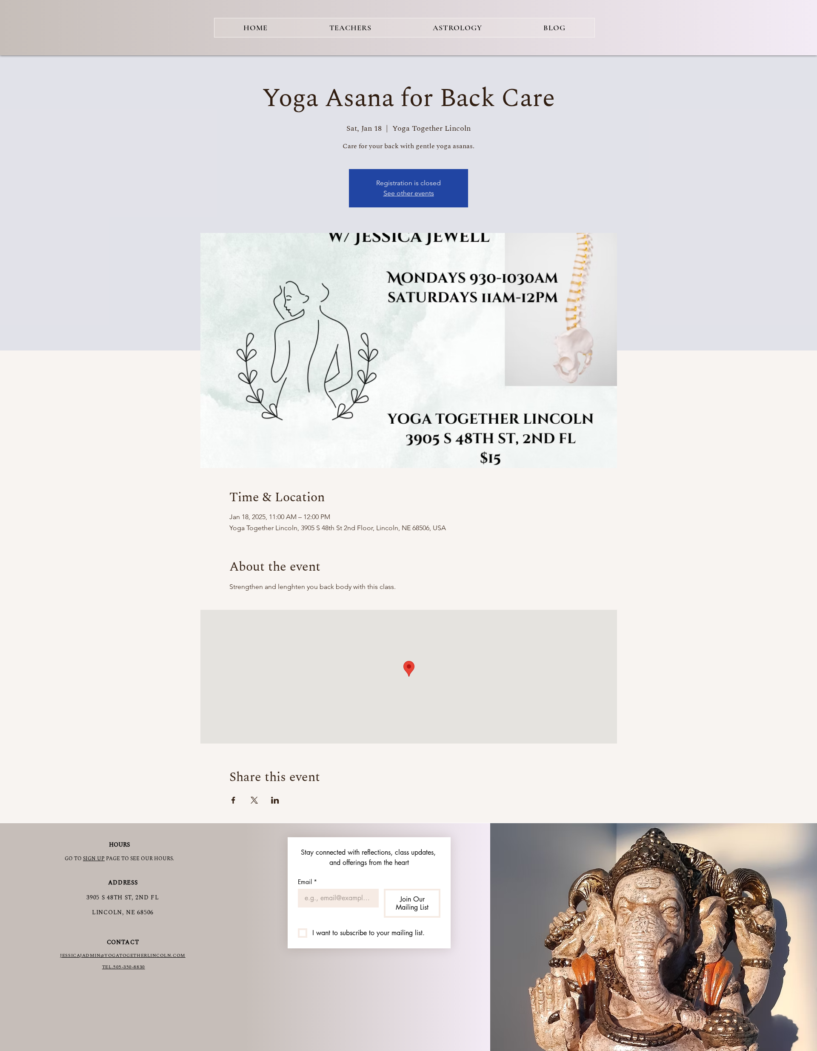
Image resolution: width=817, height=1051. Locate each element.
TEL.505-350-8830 (123, 967)
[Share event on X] (254, 800)
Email (307, 881)
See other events (408, 193)
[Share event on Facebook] (233, 800)
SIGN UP (94, 859)
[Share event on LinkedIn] (275, 800)
